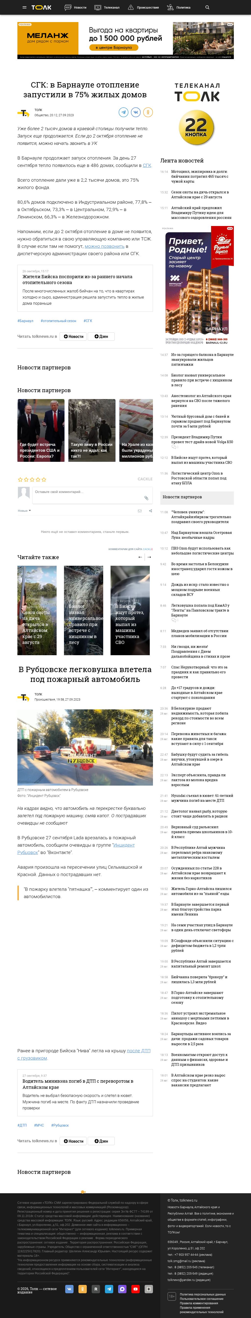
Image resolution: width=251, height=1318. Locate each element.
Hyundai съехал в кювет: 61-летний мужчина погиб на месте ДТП (202, 798)
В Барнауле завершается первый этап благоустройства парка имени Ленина (200, 909)
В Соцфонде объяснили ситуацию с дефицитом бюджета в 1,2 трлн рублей (202, 945)
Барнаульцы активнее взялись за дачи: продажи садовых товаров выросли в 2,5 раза (201, 1038)
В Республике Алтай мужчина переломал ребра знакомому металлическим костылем (198, 852)
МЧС (39, 1125)
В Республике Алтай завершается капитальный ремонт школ (201, 963)
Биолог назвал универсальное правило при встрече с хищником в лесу (86, 624)
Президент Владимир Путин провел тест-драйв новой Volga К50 (202, 439)
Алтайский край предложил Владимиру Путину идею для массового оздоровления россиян (201, 212)
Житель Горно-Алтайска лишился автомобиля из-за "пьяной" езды (201, 891)
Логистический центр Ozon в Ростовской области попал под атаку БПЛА (198, 478)
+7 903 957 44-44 (186, 1254)
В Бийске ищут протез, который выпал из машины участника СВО (129, 624)
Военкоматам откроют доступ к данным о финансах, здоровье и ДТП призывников (199, 1059)
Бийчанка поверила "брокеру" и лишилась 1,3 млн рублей (199, 979)
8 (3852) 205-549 (186, 1273)
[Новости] (73, 336)
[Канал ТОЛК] (101, 336)
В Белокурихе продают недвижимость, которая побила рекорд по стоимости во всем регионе (199, 715)
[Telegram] (123, 112)
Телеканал (111, 7)
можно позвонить (105, 246)
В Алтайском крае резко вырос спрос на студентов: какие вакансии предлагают (198, 1080)
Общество (42, 115)
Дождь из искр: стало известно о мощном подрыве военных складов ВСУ (200, 589)
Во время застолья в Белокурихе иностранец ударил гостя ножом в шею (202, 569)
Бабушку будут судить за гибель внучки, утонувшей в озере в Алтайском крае (199, 759)
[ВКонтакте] (135, 112)
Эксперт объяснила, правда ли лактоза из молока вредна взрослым (198, 780)
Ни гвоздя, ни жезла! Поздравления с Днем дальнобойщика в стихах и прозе (200, 651)
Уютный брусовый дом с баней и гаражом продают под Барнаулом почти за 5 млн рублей (201, 421)
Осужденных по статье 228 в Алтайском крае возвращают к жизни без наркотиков (198, 873)
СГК (147, 165)
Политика (183, 7)
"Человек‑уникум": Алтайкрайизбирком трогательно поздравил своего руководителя (201, 517)
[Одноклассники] (148, 112)
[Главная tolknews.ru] (41, 7)
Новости (80, 7)
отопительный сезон (58, 321)
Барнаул (25, 321)
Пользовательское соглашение (202, 1299)
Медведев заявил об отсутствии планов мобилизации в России (199, 633)
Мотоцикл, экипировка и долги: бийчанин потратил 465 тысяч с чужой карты (199, 176)
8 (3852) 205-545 (186, 1267)
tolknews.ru (188, 1200)
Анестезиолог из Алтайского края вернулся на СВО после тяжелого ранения (201, 400)
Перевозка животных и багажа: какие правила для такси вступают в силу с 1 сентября (199, 738)
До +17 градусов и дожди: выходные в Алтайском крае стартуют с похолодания (197, 692)
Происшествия (148, 7)
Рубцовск (60, 1125)
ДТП (22, 1125)
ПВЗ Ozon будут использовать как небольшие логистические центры (202, 550)
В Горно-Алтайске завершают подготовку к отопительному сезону (197, 997)
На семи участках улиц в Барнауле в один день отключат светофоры (202, 927)
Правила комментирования (199, 1303)
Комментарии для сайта (131, 549)
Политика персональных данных (203, 1294)
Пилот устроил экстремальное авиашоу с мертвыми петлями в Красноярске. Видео (200, 1018)
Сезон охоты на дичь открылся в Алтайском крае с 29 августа (36, 627)
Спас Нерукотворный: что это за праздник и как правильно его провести (199, 672)
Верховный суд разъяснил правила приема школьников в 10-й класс (202, 832)
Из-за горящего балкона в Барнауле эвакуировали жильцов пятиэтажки (202, 359)
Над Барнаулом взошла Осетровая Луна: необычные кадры (201, 535)
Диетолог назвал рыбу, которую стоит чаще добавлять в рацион (199, 813)
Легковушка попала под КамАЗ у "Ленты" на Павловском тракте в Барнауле (200, 610)
